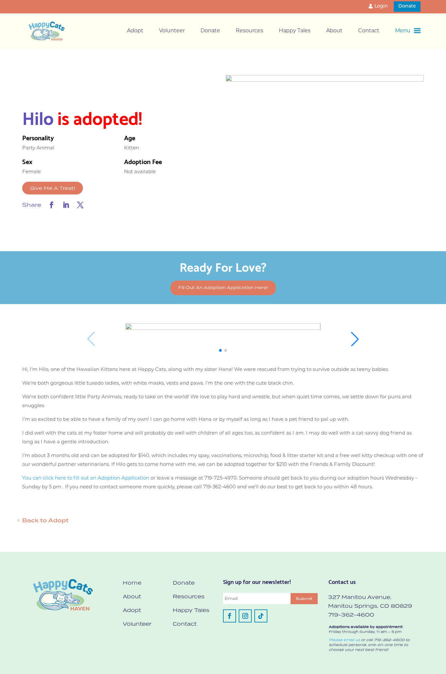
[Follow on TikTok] (260, 615)
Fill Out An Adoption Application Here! (223, 287)
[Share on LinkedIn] (66, 205)
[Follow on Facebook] (229, 615)
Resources (249, 31)
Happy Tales (295, 31)
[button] (220, 350)
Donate (407, 6)
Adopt (135, 31)
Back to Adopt (45, 520)
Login (381, 6)
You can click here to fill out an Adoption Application (85, 478)
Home (132, 582)
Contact (368, 31)
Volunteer (172, 31)
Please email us (344, 639)
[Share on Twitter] (80, 205)
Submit (304, 598)
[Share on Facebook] (51, 205)
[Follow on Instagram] (245, 615)
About (334, 31)
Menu (402, 31)
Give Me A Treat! (52, 188)
